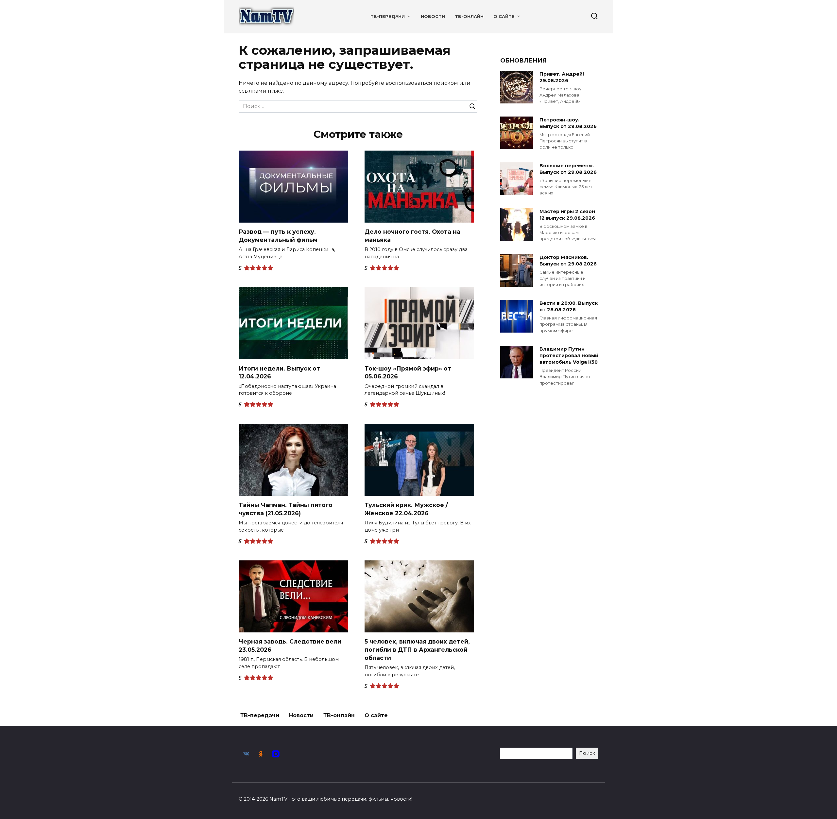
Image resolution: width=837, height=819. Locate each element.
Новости (433, 16)
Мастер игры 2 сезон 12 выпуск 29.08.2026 (567, 215)
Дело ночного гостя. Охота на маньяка (412, 235)
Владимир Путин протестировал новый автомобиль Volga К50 (568, 355)
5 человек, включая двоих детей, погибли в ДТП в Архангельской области (417, 649)
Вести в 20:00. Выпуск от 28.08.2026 (568, 306)
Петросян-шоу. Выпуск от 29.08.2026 (568, 123)
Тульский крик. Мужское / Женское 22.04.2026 (406, 509)
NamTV (278, 799)
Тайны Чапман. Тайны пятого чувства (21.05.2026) (286, 509)
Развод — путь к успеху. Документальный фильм (278, 235)
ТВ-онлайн (469, 16)
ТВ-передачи (387, 16)
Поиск (587, 753)
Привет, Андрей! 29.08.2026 (561, 77)
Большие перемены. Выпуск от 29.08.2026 (568, 169)
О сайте (504, 16)
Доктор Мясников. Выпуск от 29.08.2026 (568, 260)
